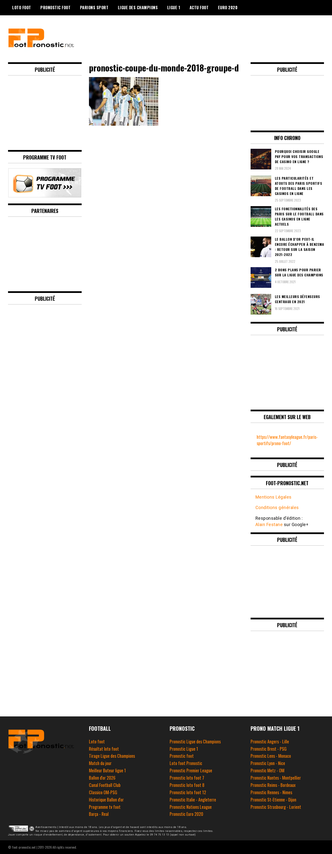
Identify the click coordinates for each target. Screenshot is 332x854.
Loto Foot (21, 7)
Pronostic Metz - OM (267, 770)
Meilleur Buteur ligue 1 (107, 770)
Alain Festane (269, 524)
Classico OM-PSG (103, 792)
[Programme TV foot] (44, 195)
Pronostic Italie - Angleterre (193, 799)
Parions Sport (94, 7)
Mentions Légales (273, 497)
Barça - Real (99, 814)
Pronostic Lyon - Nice (268, 763)
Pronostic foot (182, 756)
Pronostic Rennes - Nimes (271, 792)
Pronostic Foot (55, 7)
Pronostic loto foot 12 (188, 792)
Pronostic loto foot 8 (187, 785)
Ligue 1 (173, 7)
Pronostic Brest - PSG (269, 749)
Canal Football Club (105, 785)
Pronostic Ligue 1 (184, 749)
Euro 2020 (228, 7)
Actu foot (199, 7)
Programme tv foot (105, 807)
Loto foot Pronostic (186, 763)
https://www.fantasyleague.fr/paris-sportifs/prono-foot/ (287, 440)
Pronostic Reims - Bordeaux (273, 785)
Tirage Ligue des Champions (112, 756)
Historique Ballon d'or (106, 799)
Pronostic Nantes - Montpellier (276, 778)
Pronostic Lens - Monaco (271, 756)
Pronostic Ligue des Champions (195, 741)
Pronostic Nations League (191, 807)
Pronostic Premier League (191, 770)
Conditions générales (277, 507)
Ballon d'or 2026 (102, 778)
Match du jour (100, 763)
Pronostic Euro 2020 (186, 814)
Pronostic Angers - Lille (270, 741)
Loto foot (97, 741)
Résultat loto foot (104, 749)
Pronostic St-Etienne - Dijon (273, 799)
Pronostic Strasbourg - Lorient (276, 807)
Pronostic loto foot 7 (187, 778)
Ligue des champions (138, 7)
